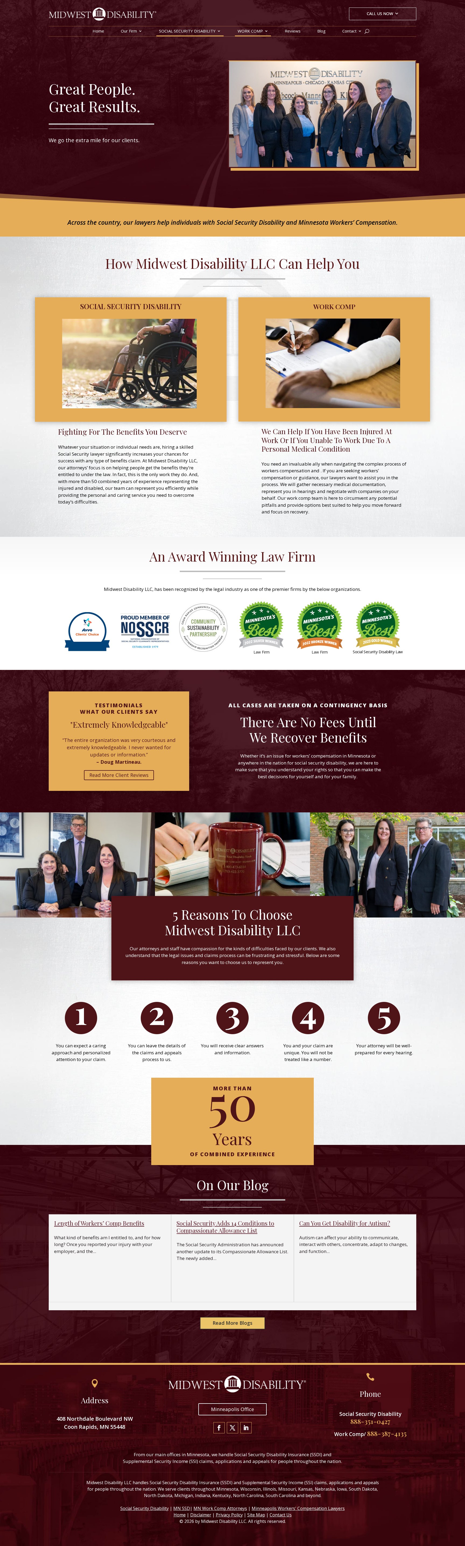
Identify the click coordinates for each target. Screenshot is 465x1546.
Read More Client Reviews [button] (119, 775)
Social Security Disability (144, 1508)
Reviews (293, 31)
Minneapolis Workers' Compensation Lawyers (298, 1508)
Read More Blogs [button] (232, 1323)
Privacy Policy (229, 1515)
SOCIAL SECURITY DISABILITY (187, 31)
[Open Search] (367, 31)
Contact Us (281, 1515)
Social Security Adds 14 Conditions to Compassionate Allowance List (225, 1226)
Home (98, 31)
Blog (321, 31)
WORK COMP (250, 31)
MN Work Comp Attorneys (220, 1508)
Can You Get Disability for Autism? (344, 1223)
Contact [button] (349, 31)
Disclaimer (200, 1515)
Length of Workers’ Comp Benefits (99, 1223)
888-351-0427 (370, 1421)
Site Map (256, 1515)
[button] (382, 14)
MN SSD (181, 1508)
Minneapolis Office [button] (232, 1409)
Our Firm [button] (129, 31)
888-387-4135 (387, 1433)
